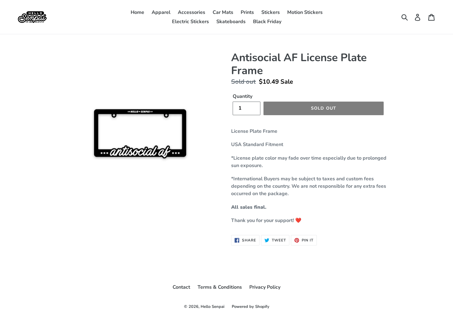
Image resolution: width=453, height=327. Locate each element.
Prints (247, 12)
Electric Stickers (190, 21)
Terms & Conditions (220, 287)
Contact (181, 287)
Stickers (270, 12)
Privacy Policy (264, 287)
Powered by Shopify (250, 306)
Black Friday (267, 21)
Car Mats (223, 12)
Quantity (242, 96)
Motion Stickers (305, 12)
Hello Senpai (212, 306)
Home (137, 12)
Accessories (191, 12)
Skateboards (231, 21)
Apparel (161, 12)
